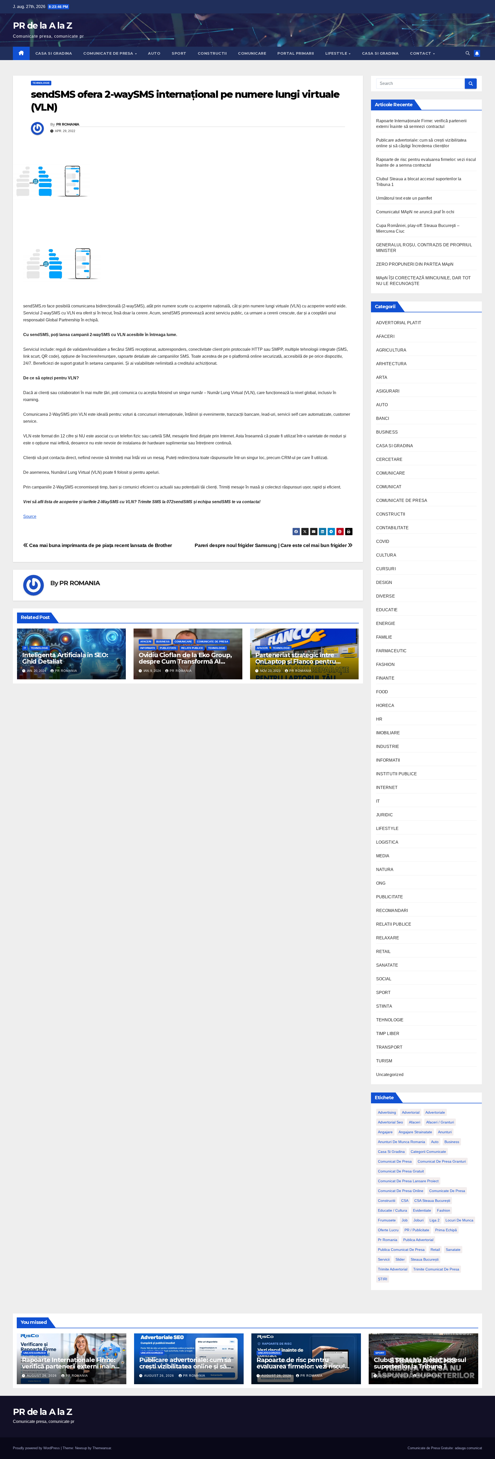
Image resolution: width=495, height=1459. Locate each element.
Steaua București (425, 1259)
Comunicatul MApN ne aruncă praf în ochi (415, 212)
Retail (435, 1250)
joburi (419, 1220)
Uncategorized (390, 1074)
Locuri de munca (459, 1220)
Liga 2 (435, 1220)
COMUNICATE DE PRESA (108, 53)
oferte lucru (388, 1230)
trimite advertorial (392, 1269)
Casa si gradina (391, 1152)
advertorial (410, 1112)
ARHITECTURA (391, 364)
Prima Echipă (446, 1230)
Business (451, 1142)
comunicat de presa (395, 1161)
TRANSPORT (389, 1047)
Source (29, 516)
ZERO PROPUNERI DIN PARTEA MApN (415, 264)
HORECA (385, 705)
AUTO (154, 53)
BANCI (382, 418)
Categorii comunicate (428, 1152)
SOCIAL (384, 979)
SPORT (179, 53)
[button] (468, 53)
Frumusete (387, 1220)
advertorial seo (390, 1122)
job (405, 1220)
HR (379, 719)
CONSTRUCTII (212, 53)
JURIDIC (384, 815)
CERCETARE (389, 459)
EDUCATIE (387, 610)
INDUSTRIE (387, 746)
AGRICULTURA (391, 350)
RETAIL (383, 951)
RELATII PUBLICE (192, 648)
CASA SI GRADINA (53, 53)
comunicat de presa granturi (442, 1161)
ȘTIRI (382, 1279)
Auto (435, 1142)
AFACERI (145, 641)
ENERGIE (385, 623)
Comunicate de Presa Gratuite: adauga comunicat (445, 1448)
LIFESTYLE (336, 53)
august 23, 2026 (394, 1376)
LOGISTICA (387, 842)
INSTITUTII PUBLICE (396, 774)
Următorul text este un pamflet (404, 198)
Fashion (443, 1210)
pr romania (387, 1240)
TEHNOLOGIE (41, 82)
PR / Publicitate (417, 1230)
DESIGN (384, 582)
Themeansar (102, 1448)
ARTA (381, 377)
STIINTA (384, 1006)
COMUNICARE (252, 53)
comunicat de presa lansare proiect (408, 1181)
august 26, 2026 (42, 1376)
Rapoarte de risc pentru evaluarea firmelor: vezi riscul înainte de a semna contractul (302, 1366)
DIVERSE (385, 596)
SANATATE (387, 965)
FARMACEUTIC (391, 651)
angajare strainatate (415, 1132)
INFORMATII (147, 648)
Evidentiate (422, 1210)
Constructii (386, 1201)
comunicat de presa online (400, 1191)
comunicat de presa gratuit (401, 1171)
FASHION (385, 664)
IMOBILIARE (388, 733)
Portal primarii (295, 53)
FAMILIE (384, 637)
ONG (381, 883)
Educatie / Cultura (392, 1210)
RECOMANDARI (392, 910)
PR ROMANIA (67, 124)
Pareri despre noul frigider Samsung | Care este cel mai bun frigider (271, 545)
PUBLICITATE (168, 648)
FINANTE (385, 678)
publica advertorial (418, 1240)
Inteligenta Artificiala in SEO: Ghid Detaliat (65, 658)
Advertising (387, 1112)
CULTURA (386, 555)
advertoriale (435, 1112)
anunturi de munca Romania (401, 1142)
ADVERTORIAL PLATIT (399, 323)
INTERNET (387, 787)
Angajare (385, 1132)
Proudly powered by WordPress (37, 1448)
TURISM (384, 1061)
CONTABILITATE (392, 528)
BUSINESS (163, 641)
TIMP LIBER (388, 1033)
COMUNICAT (389, 487)
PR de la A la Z (42, 25)
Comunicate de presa (447, 1191)
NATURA (385, 869)
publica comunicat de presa (401, 1250)
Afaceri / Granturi (440, 1122)
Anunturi (445, 1132)
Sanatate (453, 1250)
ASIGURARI (388, 391)
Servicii (384, 1259)
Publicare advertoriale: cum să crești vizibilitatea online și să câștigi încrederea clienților (185, 1366)
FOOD (382, 692)
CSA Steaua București (432, 1201)
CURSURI (386, 569)
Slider (400, 1259)
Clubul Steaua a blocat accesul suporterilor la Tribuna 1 (420, 1363)
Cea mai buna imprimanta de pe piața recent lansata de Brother (100, 545)
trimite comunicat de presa (436, 1269)
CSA (404, 1201)
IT (25, 648)
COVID (383, 541)
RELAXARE (387, 938)
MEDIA (383, 856)
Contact (421, 53)
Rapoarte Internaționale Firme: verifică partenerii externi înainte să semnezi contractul (71, 1366)
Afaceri (414, 1122)
